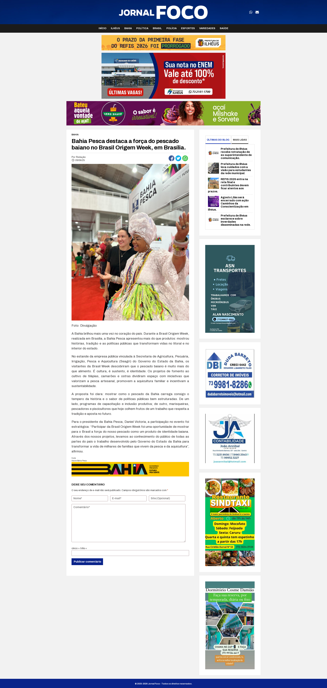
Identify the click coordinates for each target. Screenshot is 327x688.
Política (142, 28)
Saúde (224, 28)
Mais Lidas (240, 139)
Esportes (188, 28)
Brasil (157, 28)
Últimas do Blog (218, 139)
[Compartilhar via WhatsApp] (185, 158)
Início (102, 28)
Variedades (207, 28)
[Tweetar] (178, 158)
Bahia (128, 28)
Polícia (171, 28)
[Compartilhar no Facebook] (171, 158)
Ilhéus (115, 28)
